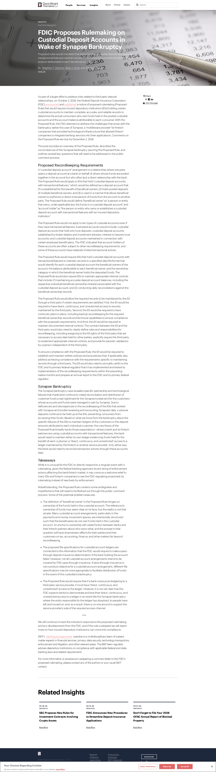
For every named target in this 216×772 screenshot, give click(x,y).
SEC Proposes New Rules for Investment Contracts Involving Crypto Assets (58, 716)
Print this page (151, 103)
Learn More (60, 769)
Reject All (167, 766)
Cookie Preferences (148, 766)
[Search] (137, 5)
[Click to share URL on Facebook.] (149, 99)
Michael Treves (94, 68)
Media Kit (93, 755)
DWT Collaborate (115, 760)
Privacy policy (113, 755)
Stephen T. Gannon (53, 68)
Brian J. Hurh (73, 68)
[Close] (212, 766)
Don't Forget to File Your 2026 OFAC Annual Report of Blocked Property (152, 716)
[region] (108, 767)
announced (52, 104)
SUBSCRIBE (149, 757)
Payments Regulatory (47, 25)
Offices (117, 5)
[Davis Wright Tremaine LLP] (48, 4)
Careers (127, 5)
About (108, 5)
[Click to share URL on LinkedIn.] (152, 99)
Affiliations (94, 757)
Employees (112, 757)
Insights (94, 5)
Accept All (185, 766)
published (70, 104)
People (69, 5)
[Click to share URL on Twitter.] (146, 99)
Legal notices (95, 760)
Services (81, 5)
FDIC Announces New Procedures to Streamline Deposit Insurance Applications (107, 716)
